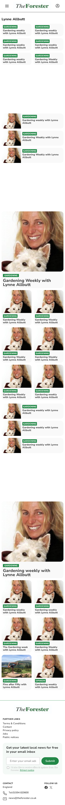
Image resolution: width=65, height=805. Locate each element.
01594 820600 (21, 792)
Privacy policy (11, 730)
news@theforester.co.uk (22, 798)
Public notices (11, 737)
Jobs (5, 733)
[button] (7, 6)
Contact (7, 727)
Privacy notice (27, 770)
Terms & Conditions (14, 723)
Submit (50, 761)
